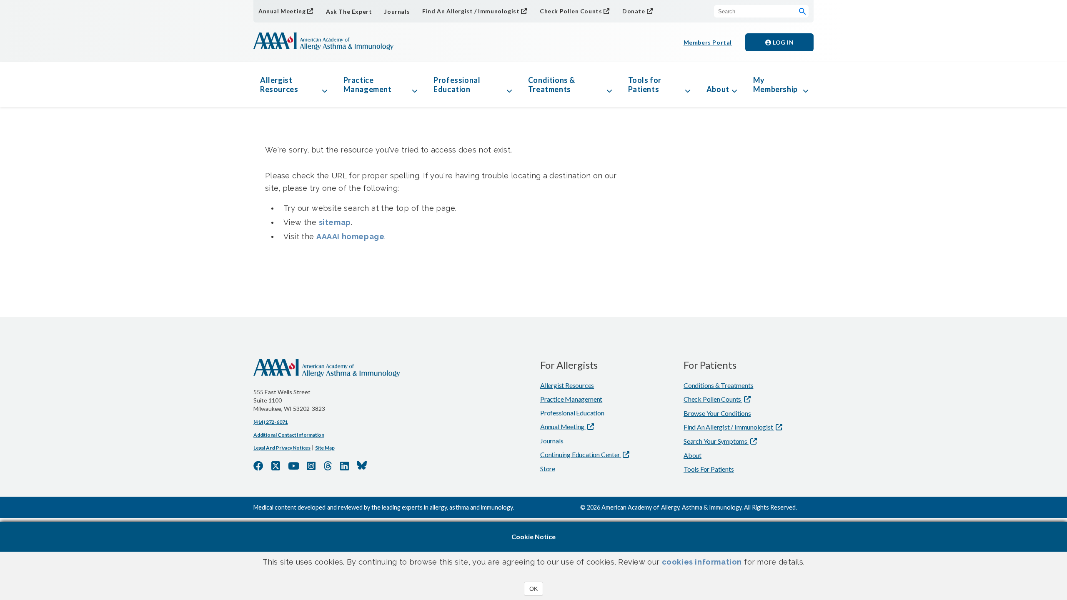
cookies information (702, 562)
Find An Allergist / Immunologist (470, 11)
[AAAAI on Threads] (327, 466)
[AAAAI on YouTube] (293, 466)
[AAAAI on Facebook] (258, 466)
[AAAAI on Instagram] (311, 466)
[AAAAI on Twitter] (275, 466)
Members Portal (708, 42)
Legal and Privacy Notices (282, 448)
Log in (782, 42)
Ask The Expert (349, 11)
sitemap (335, 222)
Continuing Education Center (580, 454)
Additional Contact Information (288, 435)
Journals (397, 11)
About (717, 89)
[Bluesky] (362, 465)
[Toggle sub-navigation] (325, 84)
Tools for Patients (644, 84)
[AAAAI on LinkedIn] (344, 466)
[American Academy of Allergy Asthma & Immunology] (323, 42)
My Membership (775, 84)
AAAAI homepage (350, 236)
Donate (633, 11)
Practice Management (367, 84)
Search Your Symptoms (716, 441)
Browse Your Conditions (717, 413)
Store (547, 468)
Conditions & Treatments (551, 84)
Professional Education (456, 84)
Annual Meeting (282, 11)
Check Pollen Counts (571, 11)
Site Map (324, 448)
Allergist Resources (279, 84)
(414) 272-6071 (270, 422)
